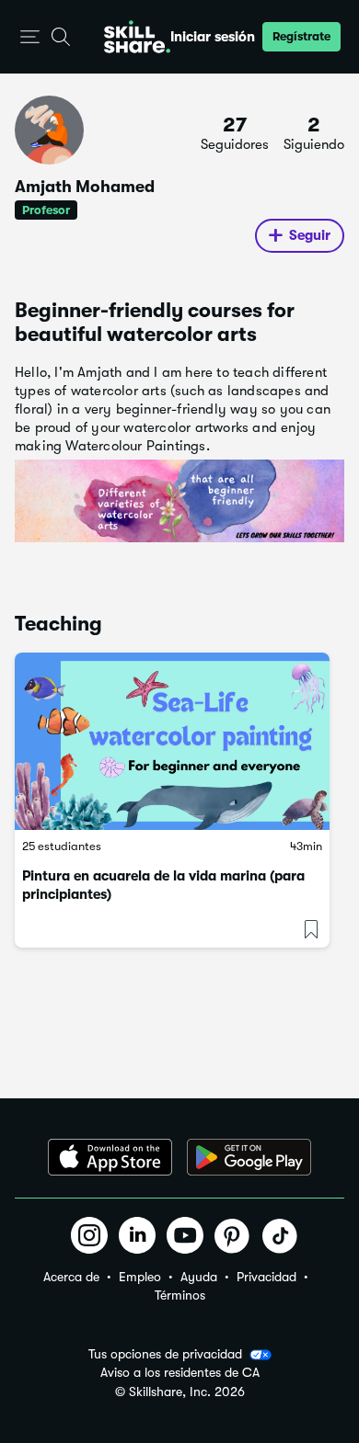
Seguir (309, 235)
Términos (180, 1295)
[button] (29, 37)
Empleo (140, 1276)
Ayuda (198, 1276)
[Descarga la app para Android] (249, 1157)
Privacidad (266, 1276)
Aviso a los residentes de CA (180, 1373)
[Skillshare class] (172, 741)
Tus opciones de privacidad (165, 1353)
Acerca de (71, 1276)
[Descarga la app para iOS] (110, 1157)
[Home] (137, 36)
